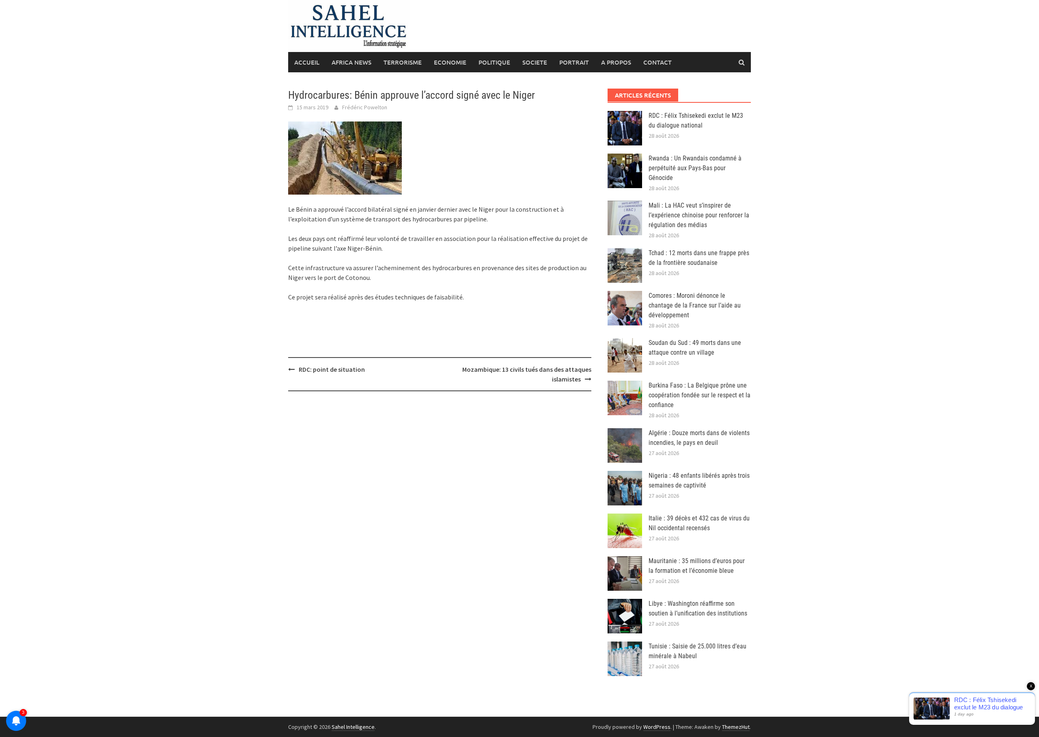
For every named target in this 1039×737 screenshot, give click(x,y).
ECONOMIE (450, 62)
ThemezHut (736, 726)
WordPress (656, 726)
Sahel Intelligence (353, 726)
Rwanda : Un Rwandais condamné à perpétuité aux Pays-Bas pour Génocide (695, 168)
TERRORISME (403, 62)
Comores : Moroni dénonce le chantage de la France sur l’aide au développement (695, 305)
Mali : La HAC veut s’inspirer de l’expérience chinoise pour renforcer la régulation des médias (699, 215)
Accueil (306, 62)
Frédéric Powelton (364, 107)
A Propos (616, 62)
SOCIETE (534, 62)
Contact (657, 62)
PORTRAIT (574, 62)
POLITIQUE (494, 62)
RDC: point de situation (332, 369)
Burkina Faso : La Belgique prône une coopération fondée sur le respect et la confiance (699, 395)
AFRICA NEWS (351, 62)
